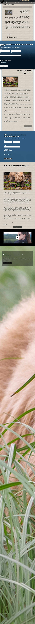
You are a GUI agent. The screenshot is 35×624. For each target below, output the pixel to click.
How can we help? (3, 57)
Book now (32, 0)
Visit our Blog (25, 0)
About (19, 2)
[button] (17, 237)
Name (1, 49)
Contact (32, 2)
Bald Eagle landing (9, 34)
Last (11, 52)
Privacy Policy (5, 62)
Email (5, 145)
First (0, 52)
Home (16, 2)
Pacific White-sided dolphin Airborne (12, 37)
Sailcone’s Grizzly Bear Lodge (6, 2)
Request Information (4, 66)
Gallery (28, 2)
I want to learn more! (8, 150)
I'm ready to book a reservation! (6, 60)
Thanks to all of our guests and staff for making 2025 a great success (25, 72)
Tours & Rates (24, 2)
